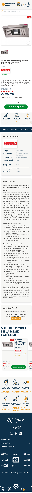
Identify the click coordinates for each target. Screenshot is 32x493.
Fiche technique (16, 130)
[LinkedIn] (20, 433)
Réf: (2, 66)
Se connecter (16, 318)
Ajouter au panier (16, 106)
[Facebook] (16, 433)
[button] (23, 4)
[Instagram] (11, 433)
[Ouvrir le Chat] (9, 489)
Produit (5, 130)
